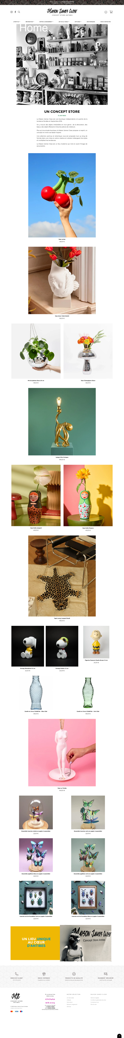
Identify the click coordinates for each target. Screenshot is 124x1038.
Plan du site (94, 1004)
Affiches (69, 1006)
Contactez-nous (95, 1002)
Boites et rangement (72, 1004)
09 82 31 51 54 (50, 1002)
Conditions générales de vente (98, 1000)
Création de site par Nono (16, 1008)
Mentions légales (95, 997)
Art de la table (70, 997)
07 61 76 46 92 (50, 999)
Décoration (70, 1002)
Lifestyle (69, 1000)
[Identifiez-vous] (106, 12)
